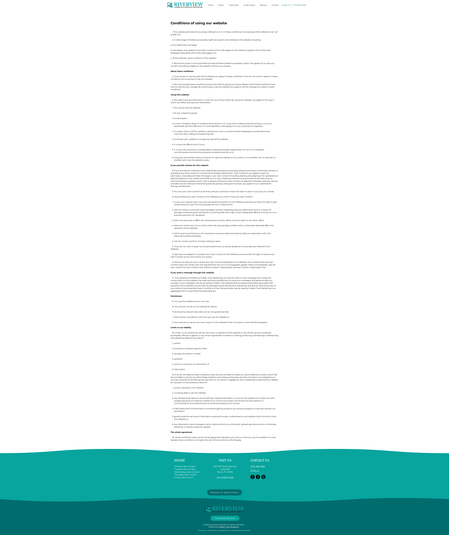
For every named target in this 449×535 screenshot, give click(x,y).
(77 (294, 5)
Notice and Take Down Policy (241, 530)
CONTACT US (259, 460)
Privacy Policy (224, 100)
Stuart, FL (286, 5)
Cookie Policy (213, 530)
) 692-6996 (301, 5)
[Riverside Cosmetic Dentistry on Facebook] (258, 477)
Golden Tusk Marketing (229, 527)
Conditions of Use (224, 530)
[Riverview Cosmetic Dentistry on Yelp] (252, 477)
